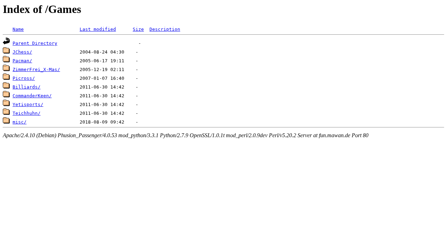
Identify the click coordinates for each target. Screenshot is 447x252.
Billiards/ (27, 87)
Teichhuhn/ (27, 113)
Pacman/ (22, 60)
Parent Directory (35, 43)
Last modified (98, 29)
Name (18, 29)
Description (164, 29)
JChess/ (22, 52)
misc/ (20, 122)
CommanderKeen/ (32, 95)
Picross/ (24, 78)
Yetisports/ (28, 104)
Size (138, 29)
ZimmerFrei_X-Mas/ (36, 69)
